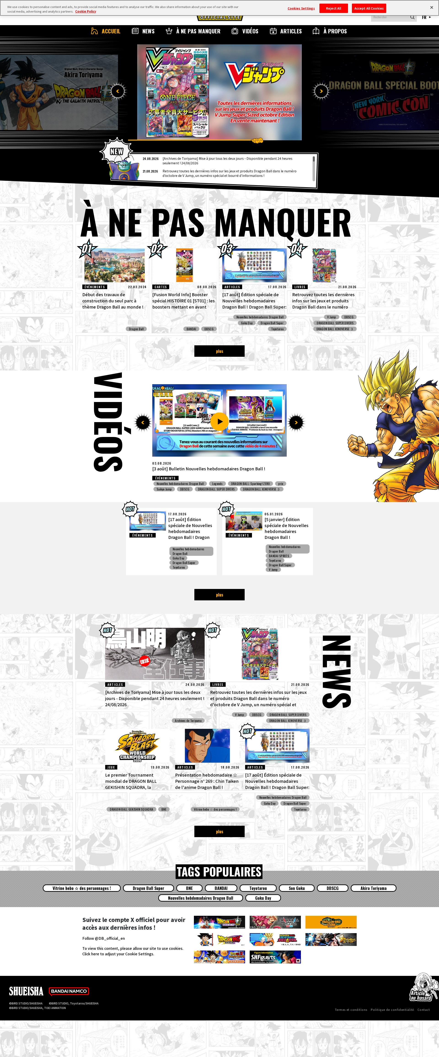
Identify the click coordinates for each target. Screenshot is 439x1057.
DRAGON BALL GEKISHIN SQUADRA (178, 494)
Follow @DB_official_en (103, 938)
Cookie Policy (85, 11)
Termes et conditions (351, 1010)
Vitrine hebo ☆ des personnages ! (215, 809)
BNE (211, 494)
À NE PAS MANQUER (198, 31)
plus (219, 351)
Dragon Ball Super (272, 323)
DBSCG (209, 329)
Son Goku (297, 888)
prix (278, 494)
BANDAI (191, 329)
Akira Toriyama (374, 888)
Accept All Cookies (369, 8)
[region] (214, 168)
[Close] (432, 7)
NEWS (148, 31)
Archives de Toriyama (188, 720)
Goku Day (246, 323)
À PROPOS (335, 31)
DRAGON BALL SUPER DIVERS (335, 323)
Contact (424, 1010)
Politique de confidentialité (392, 1010)
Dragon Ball (136, 329)
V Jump (331, 317)
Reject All (333, 8)
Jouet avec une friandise (227, 483)
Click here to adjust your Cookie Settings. (118, 953)
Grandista (228, 494)
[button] (117, 91)
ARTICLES (291, 31)
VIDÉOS (250, 31)
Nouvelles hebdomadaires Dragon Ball (260, 317)
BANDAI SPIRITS (279, 556)
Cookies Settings (301, 8)
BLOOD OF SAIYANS (255, 494)
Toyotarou (277, 329)
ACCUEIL (111, 31)
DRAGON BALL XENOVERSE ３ (334, 329)
